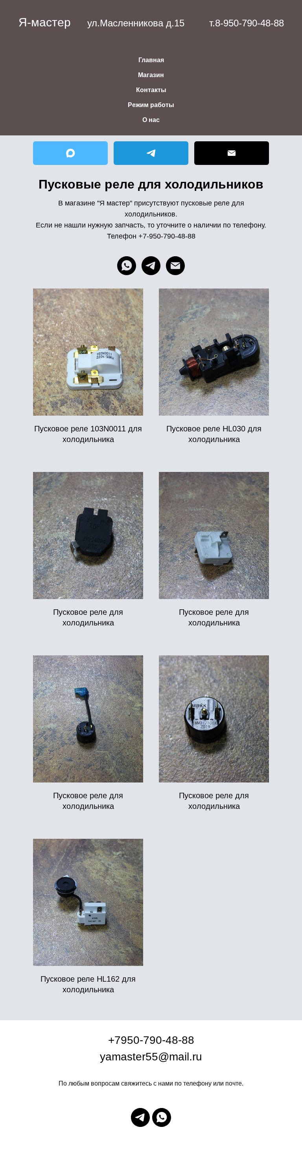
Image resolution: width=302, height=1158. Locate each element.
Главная (151, 60)
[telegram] (151, 265)
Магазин (151, 75)
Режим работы (151, 105)
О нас (151, 120)
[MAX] (70, 153)
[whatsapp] (126, 265)
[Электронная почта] (175, 265)
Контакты (151, 90)
